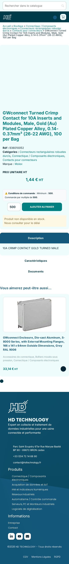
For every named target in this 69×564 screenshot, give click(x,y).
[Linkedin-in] (11, 536)
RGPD (57, 556)
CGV (25, 556)
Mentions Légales (41, 556)
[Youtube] (19, 536)
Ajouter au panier (42, 206)
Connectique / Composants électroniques (38, 156)
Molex (18, 164)
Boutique (18, 26)
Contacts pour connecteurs (27, 30)
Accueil (7, 26)
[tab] (34, 238)
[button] (1, 381)
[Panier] (63, 17)
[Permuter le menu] (22, 17)
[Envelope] (27, 536)
